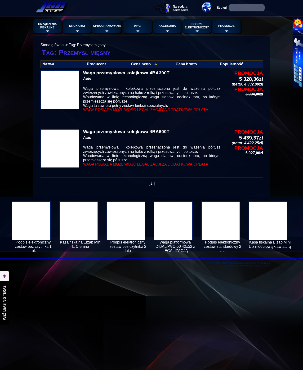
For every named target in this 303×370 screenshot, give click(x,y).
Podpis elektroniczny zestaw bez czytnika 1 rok (33, 246)
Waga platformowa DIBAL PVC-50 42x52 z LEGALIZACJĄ (175, 246)
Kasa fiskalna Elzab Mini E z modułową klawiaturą (270, 244)
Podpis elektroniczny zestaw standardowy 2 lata (222, 246)
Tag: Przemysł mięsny (87, 45)
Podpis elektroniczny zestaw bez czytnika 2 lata (128, 246)
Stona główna (52, 45)
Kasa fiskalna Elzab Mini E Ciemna (80, 244)
